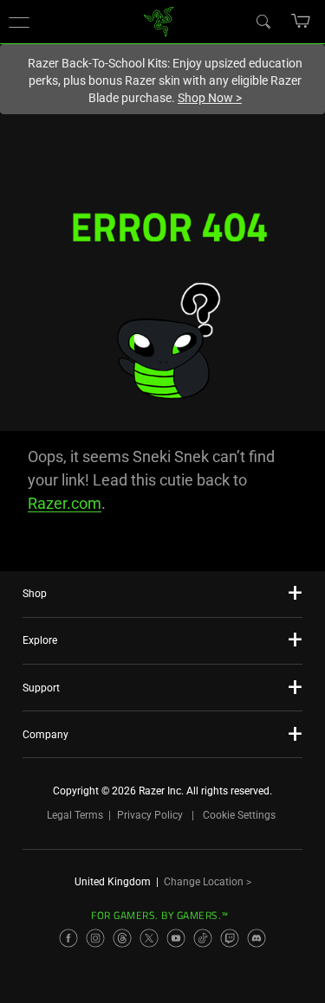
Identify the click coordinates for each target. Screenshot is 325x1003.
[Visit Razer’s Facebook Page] (68, 938)
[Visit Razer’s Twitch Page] (230, 938)
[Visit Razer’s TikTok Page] (203, 938)
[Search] (262, 21)
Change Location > (207, 882)
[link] (158, 20)
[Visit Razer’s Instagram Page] (95, 938)
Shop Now (210, 98)
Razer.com (64, 503)
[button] (19, 21)
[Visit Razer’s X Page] (149, 938)
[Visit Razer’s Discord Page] (256, 938)
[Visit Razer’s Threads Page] (122, 938)
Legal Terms (75, 815)
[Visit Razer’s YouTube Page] (176, 938)
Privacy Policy (150, 815)
